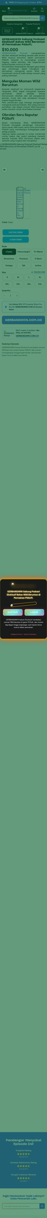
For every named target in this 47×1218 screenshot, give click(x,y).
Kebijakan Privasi (16, 634)
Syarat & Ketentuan (30, 634)
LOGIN (34, 613)
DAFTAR (13, 613)
